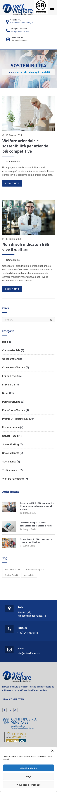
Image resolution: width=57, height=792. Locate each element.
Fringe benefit (10, 376)
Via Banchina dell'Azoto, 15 (21, 23)
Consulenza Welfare (13, 367)
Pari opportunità (11, 401)
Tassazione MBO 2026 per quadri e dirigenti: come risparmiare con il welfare (37, 506)
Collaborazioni (10, 359)
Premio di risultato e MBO (17, 418)
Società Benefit (10, 453)
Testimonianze (10, 470)
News (5, 393)
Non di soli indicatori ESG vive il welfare (25, 247)
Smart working (10, 444)
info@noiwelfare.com (20, 32)
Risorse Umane (10, 427)
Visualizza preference (28, 784)
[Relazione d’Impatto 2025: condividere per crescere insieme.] (9, 526)
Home (11, 72)
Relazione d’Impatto (35, 569)
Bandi (5, 341)
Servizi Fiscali (10, 436)
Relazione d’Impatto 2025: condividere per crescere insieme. (36, 524)
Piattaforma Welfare (13, 410)
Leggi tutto (12, 183)
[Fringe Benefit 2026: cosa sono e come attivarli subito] (9, 542)
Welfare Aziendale (12, 478)
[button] (52, 750)
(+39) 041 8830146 (27, 632)
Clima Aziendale (11, 350)
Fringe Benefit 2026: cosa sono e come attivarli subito (36, 540)
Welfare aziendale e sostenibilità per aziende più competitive (25, 145)
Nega (28, 776)
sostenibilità (29, 575)
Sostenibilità (13, 161)
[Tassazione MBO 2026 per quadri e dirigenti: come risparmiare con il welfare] (9, 506)
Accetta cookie (28, 768)
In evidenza (8, 384)
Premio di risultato (13, 569)
